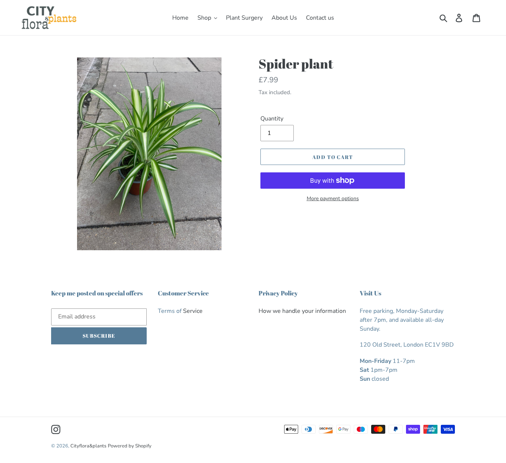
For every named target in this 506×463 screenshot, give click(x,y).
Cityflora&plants (88, 446)
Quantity (271, 119)
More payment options (333, 198)
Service (193, 311)
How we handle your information (302, 311)
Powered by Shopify (130, 446)
